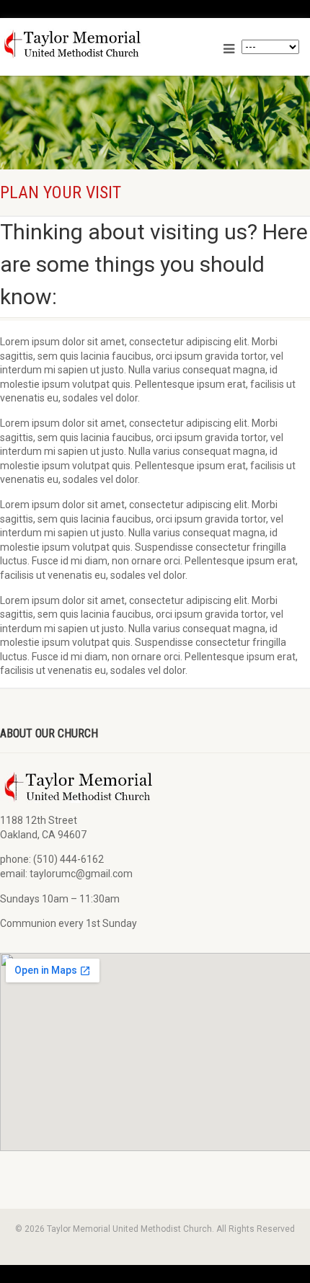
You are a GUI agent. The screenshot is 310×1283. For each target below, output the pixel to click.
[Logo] (100, 44)
